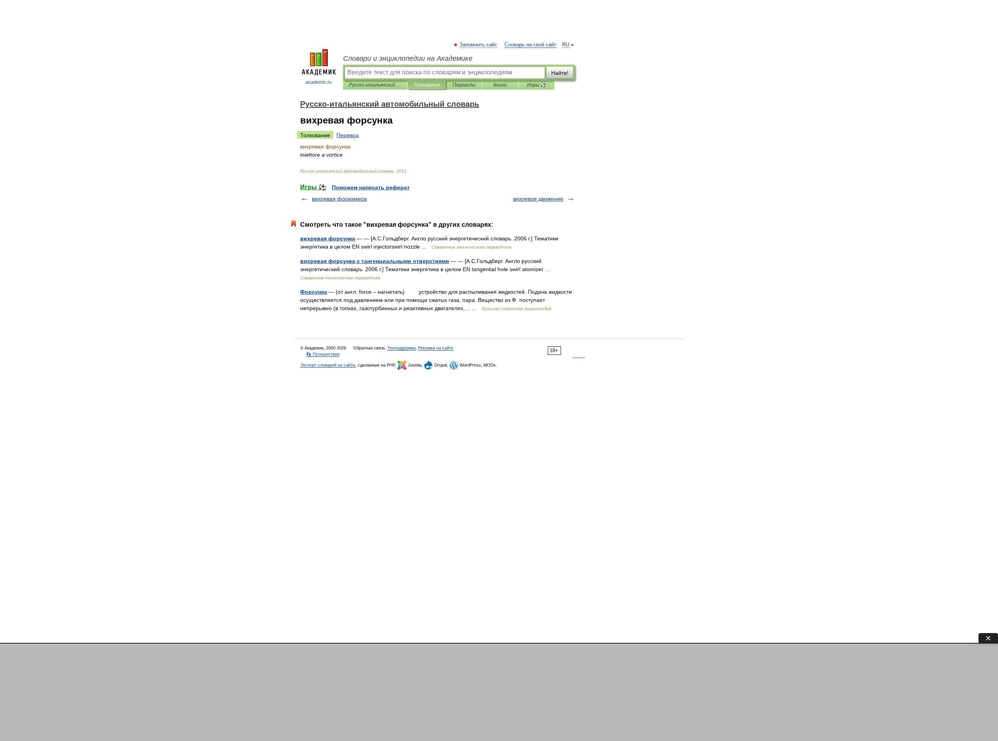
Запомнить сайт (478, 45)
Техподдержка (402, 348)
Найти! (559, 73)
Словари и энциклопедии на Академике (407, 58)
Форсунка (313, 292)
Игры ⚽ (536, 85)
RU (565, 45)
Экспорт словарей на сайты (328, 365)
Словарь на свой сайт (530, 45)
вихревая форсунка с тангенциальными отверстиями (374, 261)
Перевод (347, 135)
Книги (500, 85)
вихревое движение (538, 199)
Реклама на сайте (435, 348)
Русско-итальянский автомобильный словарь (375, 85)
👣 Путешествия (323, 354)
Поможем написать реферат (371, 187)
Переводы (464, 85)
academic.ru (319, 82)
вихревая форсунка (327, 238)
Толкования (427, 85)
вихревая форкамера (339, 199)
